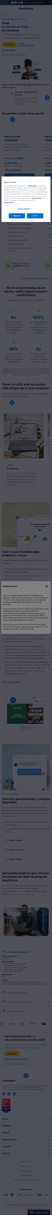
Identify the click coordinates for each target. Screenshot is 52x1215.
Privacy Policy (36, 198)
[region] (26, 199)
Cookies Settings (24, 209)
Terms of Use (32, 186)
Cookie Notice (8, 202)
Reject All (16, 216)
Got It (35, 216)
